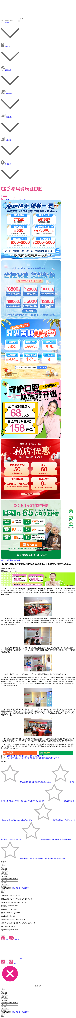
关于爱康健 (9, 560)
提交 (2, 890)
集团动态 (17, 560)
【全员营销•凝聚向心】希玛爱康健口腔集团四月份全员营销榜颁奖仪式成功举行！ (34, 758)
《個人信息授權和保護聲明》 (20, 888)
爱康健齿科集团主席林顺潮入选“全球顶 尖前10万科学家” (25, 756)
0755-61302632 (22, 199)
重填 (2, 892)
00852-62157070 (9, 199)
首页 (2, 560)
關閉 (21, 19)
